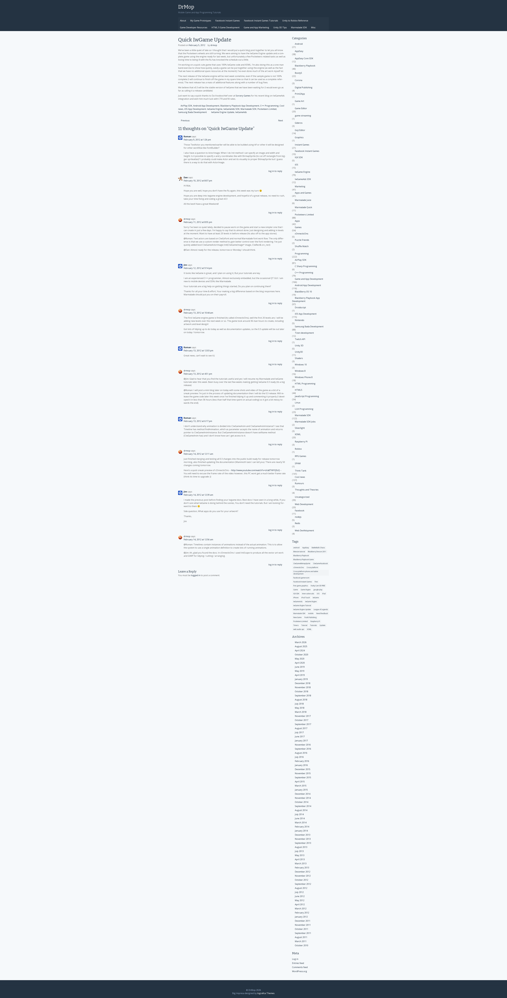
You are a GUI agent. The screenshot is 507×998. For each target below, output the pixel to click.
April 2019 (300, 675)
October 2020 (301, 654)
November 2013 (303, 838)
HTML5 (298, 389)
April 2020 (300, 662)
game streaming (303, 115)
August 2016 (301, 752)
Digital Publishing (303, 87)
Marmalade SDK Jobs (305, 421)
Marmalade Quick (303, 207)
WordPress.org (299, 971)
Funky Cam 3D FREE (318, 586)
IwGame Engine (214, 109)
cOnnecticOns (301, 233)
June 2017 (300, 736)
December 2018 (302, 683)
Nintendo (299, 320)
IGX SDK (299, 157)
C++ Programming (269, 105)
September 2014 (303, 806)
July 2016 (299, 757)
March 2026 (300, 642)
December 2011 (302, 920)
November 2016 (303, 744)
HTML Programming (305, 383)
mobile (310, 613)
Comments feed (300, 967)
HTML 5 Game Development (226, 27)
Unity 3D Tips (280, 27)
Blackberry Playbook (305, 65)
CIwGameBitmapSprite (301, 563)
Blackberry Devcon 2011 (317, 551)
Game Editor (301, 108)
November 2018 (303, 687)
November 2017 (303, 716)
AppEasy (299, 51)
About (183, 20)
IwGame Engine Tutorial (302, 605)
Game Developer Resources (193, 27)
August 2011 (301, 937)
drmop (213, 45)
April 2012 (300, 904)
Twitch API (300, 339)
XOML (298, 434)
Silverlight (300, 428)
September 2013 (303, 843)
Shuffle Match (302, 246)
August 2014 (301, 810)
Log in (295, 959)
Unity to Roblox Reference (295, 20)
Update (322, 625)
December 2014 (302, 793)
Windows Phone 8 (304, 377)
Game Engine (306, 590)
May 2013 (299, 855)
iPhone (296, 597)
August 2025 (301, 646)
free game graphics (300, 586)
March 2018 (300, 711)
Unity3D (299, 351)
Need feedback (322, 613)
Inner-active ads (308, 593)
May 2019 (299, 671)
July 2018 (299, 703)
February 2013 (302, 867)
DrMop (186, 7)
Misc (313, 27)
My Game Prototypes (200, 20)
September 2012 (303, 884)
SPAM (298, 463)
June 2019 (300, 666)
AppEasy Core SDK (304, 58)
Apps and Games (303, 192)
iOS (296, 164)
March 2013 (300, 863)
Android (299, 43)
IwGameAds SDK (231, 109)
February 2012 (302, 912)
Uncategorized (302, 496)
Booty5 (298, 72)
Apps (297, 220)
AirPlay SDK (186, 105)
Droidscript (300, 307)
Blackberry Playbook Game (303, 559)
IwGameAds (241, 112)
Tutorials (313, 625)
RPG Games (300, 456)
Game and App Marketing (256, 27)
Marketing (300, 186)
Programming (302, 253)
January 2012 (301, 916)
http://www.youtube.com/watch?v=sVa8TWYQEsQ (255, 470)
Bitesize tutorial (299, 551)
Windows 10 (301, 364)
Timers (296, 625)
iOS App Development (195, 109)
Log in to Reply (275, 171)
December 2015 (302, 769)
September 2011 (303, 933)
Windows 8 (300, 370)
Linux (297, 402)
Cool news (300, 477)
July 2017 (299, 732)
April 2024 (300, 650)
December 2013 (302, 834)
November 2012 (303, 875)
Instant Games (302, 144)
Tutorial (304, 625)
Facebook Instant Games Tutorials (261, 20)
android (296, 548)
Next (280, 120)
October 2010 (301, 945)
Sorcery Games (243, 95)
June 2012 (300, 896)
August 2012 (301, 888)
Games (298, 227)
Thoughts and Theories (306, 489)
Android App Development (206, 105)
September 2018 (303, 695)
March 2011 (300, 941)
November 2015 (303, 773)
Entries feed (298, 963)
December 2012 (302, 871)
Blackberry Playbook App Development (239, 105)
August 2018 (301, 699)
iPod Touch (305, 597)
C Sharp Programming (306, 266)
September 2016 (303, 748)
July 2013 (299, 851)
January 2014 (301, 830)
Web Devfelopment (304, 530)
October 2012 (301, 879)
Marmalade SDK (299, 27)
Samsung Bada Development (192, 112)
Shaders (299, 358)
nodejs (298, 516)
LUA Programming (304, 408)
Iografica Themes (265, 993)
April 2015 (300, 781)
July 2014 (299, 814)
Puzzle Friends (302, 239)
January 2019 (301, 679)
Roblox (298, 448)
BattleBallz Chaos (318, 548)
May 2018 (299, 707)
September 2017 (303, 724)
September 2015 (303, 777)
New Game (297, 617)
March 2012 (300, 908)
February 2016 (302, 761)
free (316, 582)
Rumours (299, 483)
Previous (185, 120)
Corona (298, 80)
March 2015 (300, 785)
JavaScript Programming (307, 396)
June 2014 (300, 818)
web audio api (298, 629)
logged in (195, 575)
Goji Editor (300, 130)
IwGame (316, 597)
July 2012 (299, 892)
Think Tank (300, 470)
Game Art (299, 101)
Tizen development (304, 332)
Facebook (299, 510)
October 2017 (301, 720)
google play (317, 590)
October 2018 (301, 691)
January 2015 (301, 789)
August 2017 (301, 728)
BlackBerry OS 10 (303, 291)
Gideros (298, 122)
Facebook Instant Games (227, 20)
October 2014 (301, 802)
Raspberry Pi (301, 441)
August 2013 (301, 847)
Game (295, 590)
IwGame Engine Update (222, 112)
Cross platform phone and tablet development (305, 572)
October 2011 (301, 929)
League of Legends (321, 609)
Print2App (300, 93)
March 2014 (300, 822)
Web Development (304, 504)
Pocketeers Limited (266, 109)
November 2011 (303, 924)
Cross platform (312, 567)
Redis (297, 523)
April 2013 (300, 859)
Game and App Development (309, 278)
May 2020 (299, 658)
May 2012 (299, 900)
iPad (324, 593)
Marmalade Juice (303, 200)
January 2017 (301, 740)
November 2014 (303, 797)
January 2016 (301, 765)
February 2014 (302, 826)
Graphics (299, 137)
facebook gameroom (301, 578)
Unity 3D (299, 345)
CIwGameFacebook (320, 563)
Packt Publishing (310, 617)
